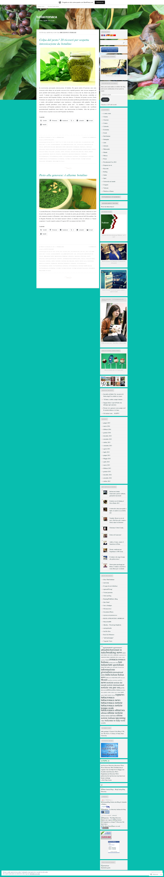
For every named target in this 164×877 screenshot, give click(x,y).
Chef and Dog (107, 596)
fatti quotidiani (61, 149)
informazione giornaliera (82, 149)
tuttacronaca (46, 17)
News (110, 847)
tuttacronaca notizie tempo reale (80, 265)
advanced (114, 815)
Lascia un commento (89, 137)
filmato (102, 667)
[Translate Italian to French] (105, 35)
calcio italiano (104, 655)
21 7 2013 (64, 142)
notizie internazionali (115, 685)
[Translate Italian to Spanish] (111, 35)
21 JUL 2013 (70, 142)
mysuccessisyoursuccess (110, 615)
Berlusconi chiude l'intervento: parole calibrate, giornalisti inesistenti (118, 494)
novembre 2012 (107, 478)
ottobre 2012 (106, 481)
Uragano (105, 185)
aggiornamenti (108, 647)
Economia (106, 130)
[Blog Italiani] (117, 820)
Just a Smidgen (107, 605)
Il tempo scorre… (41, 6)
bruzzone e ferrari (72, 147)
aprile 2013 (106, 462)
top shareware (121, 776)
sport (122, 692)
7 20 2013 (48, 254)
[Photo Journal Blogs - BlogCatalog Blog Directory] (114, 791)
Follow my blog (114, 851)
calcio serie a (110, 655)
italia (94, 149)
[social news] (115, 826)
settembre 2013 (107, 445)
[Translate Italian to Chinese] (114, 35)
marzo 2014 (106, 426)
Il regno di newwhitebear (110, 586)
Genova (69, 149)
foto (105, 667)
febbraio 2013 (107, 468)
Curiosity (114, 849)
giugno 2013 (106, 455)
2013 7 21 (58, 142)
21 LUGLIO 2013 (86, 142)
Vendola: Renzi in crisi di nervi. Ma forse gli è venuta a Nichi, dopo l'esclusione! (118, 520)
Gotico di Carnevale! (115, 535)
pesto (86, 151)
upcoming (49, 161)
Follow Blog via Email (109, 83)
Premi (105, 159)
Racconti (105, 168)
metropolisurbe (107, 628)
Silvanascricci (107, 609)
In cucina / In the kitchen (53, 6)
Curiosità (105, 126)
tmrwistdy (106, 583)
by (108, 815)
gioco (111, 667)
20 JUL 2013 (59, 251)
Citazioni (105, 120)
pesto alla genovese (87, 261)
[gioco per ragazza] (107, 820)
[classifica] (109, 757)
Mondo (105, 152)
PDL (123, 688)
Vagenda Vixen (107, 641)
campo (120, 657)
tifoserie (113, 695)
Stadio (105, 695)
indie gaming (104, 731)
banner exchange (105, 778)
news (62, 151)
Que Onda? (106, 602)
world (122, 720)
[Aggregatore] (105, 828)
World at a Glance (108, 191)
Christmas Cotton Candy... (117, 528)
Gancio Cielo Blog (115, 731)
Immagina (106, 139)
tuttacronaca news (56, 156)
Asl (75, 144)
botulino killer (49, 147)
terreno (109, 695)
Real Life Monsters (108, 634)
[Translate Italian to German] (108, 35)
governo (115, 667)
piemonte (65, 154)
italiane (51, 151)
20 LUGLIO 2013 (75, 251)
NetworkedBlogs (112, 841)
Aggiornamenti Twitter (110, 203)
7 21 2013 (48, 144)
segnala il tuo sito (106, 769)
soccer (119, 692)
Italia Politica (115, 677)
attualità (80, 144)
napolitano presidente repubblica (115, 680)
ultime (67, 158)
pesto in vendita (55, 154)
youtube (103, 723)
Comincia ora (99, 2)
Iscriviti (105, 100)
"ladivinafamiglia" (108, 638)
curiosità (111, 662)
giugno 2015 (106, 423)
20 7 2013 (53, 251)
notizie (67, 151)
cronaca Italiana (80, 256)
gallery (108, 667)
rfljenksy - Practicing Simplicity (112, 625)
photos (102, 690)
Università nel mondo (109, 181)
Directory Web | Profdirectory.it (114, 767)
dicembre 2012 (107, 475)
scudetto (112, 692)
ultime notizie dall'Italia (108, 716)
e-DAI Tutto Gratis (106, 780)
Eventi (105, 133)
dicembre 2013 (107, 436)
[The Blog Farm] (106, 826)
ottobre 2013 (106, 442)
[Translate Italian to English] (102, 35)
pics (105, 690)
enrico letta (115, 662)
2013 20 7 (82, 251)
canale (123, 657)
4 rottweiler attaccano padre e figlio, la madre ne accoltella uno (118, 511)
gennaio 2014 (107, 432)
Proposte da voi (107, 165)
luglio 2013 (106, 452)
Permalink (60, 137)
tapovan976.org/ (107, 589)
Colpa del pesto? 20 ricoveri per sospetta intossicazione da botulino (64, 42)
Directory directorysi (114, 765)
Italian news (43, 151)
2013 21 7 (53, 142)
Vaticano (105, 188)
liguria (57, 151)
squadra (102, 695)
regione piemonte (74, 154)
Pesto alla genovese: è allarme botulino (63, 175)
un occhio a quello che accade (45, 21)
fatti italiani (50, 149)
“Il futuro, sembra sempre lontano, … (114, 399)
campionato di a (122, 655)
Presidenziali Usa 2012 (109, 162)
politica (108, 690)
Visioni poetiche (108, 592)
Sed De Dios (107, 631)
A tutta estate (107, 113)
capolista (103, 660)
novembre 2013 (107, 439)
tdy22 (42, 137)
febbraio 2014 (107, 429)
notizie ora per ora (77, 151)
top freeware (104, 765)
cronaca (83, 147)
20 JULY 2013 (66, 251)
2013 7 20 (88, 251)
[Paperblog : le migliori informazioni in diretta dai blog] (105, 808)
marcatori (123, 677)
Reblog (105, 172)
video (102, 721)
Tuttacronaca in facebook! (111, 197)
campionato (116, 655)
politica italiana (116, 690)
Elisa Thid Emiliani (108, 579)
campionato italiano (105, 657)
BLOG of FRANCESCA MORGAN (113, 618)
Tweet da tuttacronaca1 (107, 207)
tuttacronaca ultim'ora (56, 158)
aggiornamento (117, 647)
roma (109, 692)
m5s (119, 677)
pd (121, 688)
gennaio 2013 (107, 471)
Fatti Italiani (49, 139)
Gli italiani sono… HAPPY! (111, 413)
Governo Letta (121, 667)
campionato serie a (114, 657)
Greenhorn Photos (108, 612)
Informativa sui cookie (35, 874)
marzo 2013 (106, 465)
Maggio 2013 (107, 458)
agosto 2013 (106, 449)
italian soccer (109, 677)
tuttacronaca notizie (70, 156)
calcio (124, 653)
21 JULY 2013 (77, 142)
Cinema (105, 117)
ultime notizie (75, 158)
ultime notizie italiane (80, 268)
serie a (116, 692)
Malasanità (106, 149)
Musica (105, 155)
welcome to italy (59, 161)
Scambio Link (105, 772)
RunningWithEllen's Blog (110, 599)
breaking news (61, 147)
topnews (84, 154)
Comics (105, 123)
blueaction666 (107, 622)
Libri (104, 142)
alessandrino (55, 144)
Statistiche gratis (105, 868)
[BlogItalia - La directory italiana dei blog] (113, 809)
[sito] (109, 52)
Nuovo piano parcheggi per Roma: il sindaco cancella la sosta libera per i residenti (117, 567)
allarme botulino (67, 144)
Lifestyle (105, 146)
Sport (104, 178)
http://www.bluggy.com (117, 769)
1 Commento (92, 246)
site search (104, 815)
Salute (105, 175)
